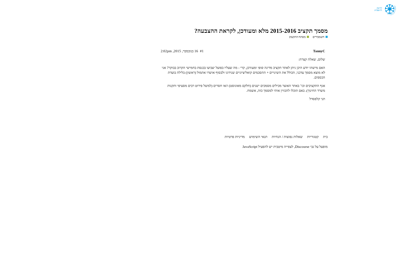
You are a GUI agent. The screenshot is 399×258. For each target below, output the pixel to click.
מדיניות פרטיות (235, 137)
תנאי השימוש (258, 137)
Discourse (302, 147)
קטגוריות (313, 137)
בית (325, 137)
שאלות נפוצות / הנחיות (287, 137)
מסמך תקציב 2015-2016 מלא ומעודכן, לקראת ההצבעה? (261, 30)
